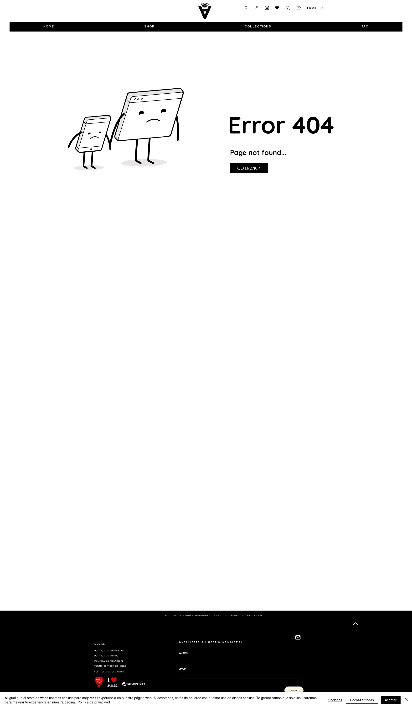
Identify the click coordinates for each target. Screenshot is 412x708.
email (182, 668)
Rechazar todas (362, 699)
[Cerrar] (406, 700)
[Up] (355, 623)
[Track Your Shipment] (298, 8)
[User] (257, 7)
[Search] (246, 8)
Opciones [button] (335, 699)
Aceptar (391, 699)
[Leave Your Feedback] (277, 8)
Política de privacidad (94, 702)
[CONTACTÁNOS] (298, 637)
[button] (288, 8)
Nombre (183, 653)
